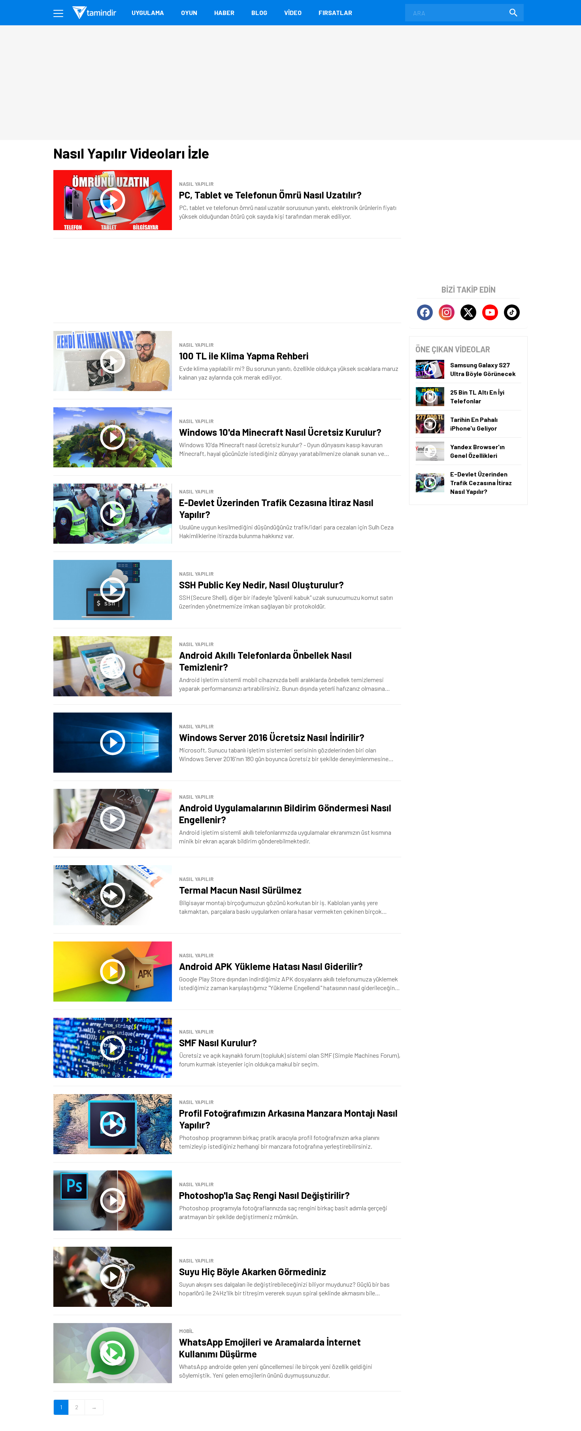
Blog (259, 12)
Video (293, 12)
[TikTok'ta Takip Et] (512, 312)
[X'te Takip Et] (468, 312)
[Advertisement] (227, 280)
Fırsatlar (335, 12)
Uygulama (148, 12)
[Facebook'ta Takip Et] (425, 312)
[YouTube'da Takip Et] (490, 312)
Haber (224, 12)
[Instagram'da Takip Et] (447, 312)
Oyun (189, 12)
